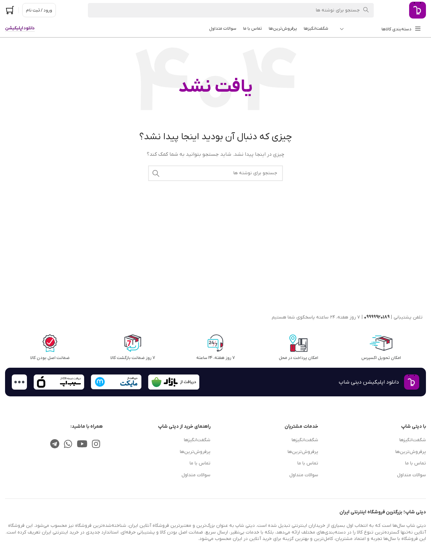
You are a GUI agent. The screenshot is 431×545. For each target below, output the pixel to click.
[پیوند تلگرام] (55, 444)
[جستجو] (156, 173)
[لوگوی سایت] (417, 10)
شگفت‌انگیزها (412, 440)
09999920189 (377, 317)
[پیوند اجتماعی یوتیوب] (82, 444)
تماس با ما (415, 463)
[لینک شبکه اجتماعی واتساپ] (68, 444)
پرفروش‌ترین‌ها (410, 452)
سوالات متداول (411, 475)
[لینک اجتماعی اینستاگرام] (96, 444)
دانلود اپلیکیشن (20, 28)
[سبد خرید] (10, 10)
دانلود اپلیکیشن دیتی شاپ (369, 382)
